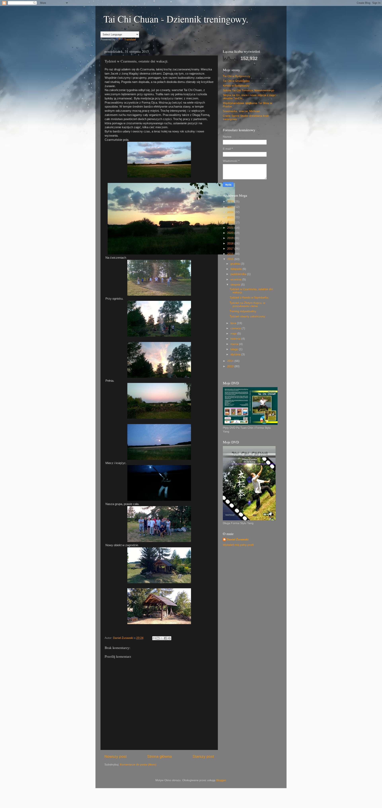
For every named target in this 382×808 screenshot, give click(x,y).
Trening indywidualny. (243, 311)
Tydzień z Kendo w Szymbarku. (249, 297)
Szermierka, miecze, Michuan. (242, 111)
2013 (230, 366)
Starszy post (203, 756)
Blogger (221, 780)
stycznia (235, 354)
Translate (130, 39)
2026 (230, 201)
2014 (230, 360)
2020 (230, 232)
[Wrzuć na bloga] (158, 638)
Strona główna (159, 756)
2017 (230, 248)
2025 (230, 206)
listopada (236, 268)
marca (234, 344)
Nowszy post (115, 756)
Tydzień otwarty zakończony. (248, 316)
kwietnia (235, 338)
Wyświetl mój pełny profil (238, 544)
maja (233, 333)
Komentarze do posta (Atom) (138, 764)
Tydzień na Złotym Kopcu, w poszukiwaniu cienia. (247, 304)
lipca (233, 323)
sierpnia (235, 284)
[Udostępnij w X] (162, 638)
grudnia (235, 263)
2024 (230, 212)
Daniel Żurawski (237, 539)
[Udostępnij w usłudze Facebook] (166, 638)
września (236, 279)
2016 (230, 253)
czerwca (236, 328)
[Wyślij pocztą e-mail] (154, 638)
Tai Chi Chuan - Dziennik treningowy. (175, 18)
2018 (230, 243)
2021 (230, 227)
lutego (234, 349)
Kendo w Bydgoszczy (236, 85)
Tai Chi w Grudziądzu (236, 80)
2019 (230, 238)
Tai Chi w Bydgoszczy (236, 76)
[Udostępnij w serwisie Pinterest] (169, 638)
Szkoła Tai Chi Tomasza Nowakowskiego (248, 90)
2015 (230, 259)
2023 (230, 217)
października (238, 274)
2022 (230, 222)
